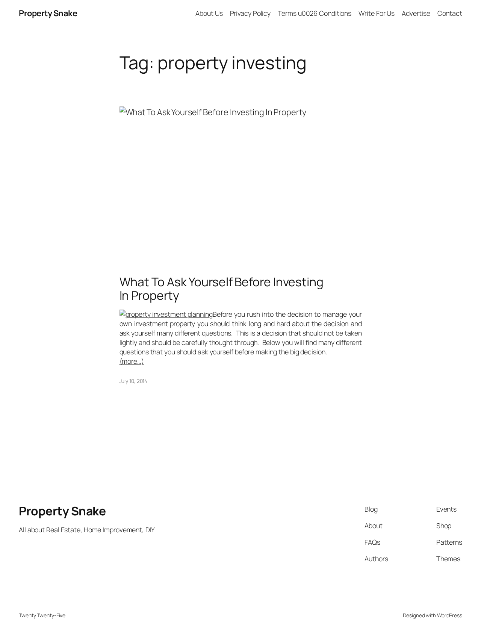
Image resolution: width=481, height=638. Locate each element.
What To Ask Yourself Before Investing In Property (221, 288)
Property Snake (48, 13)
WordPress (449, 615)
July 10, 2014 (133, 380)
